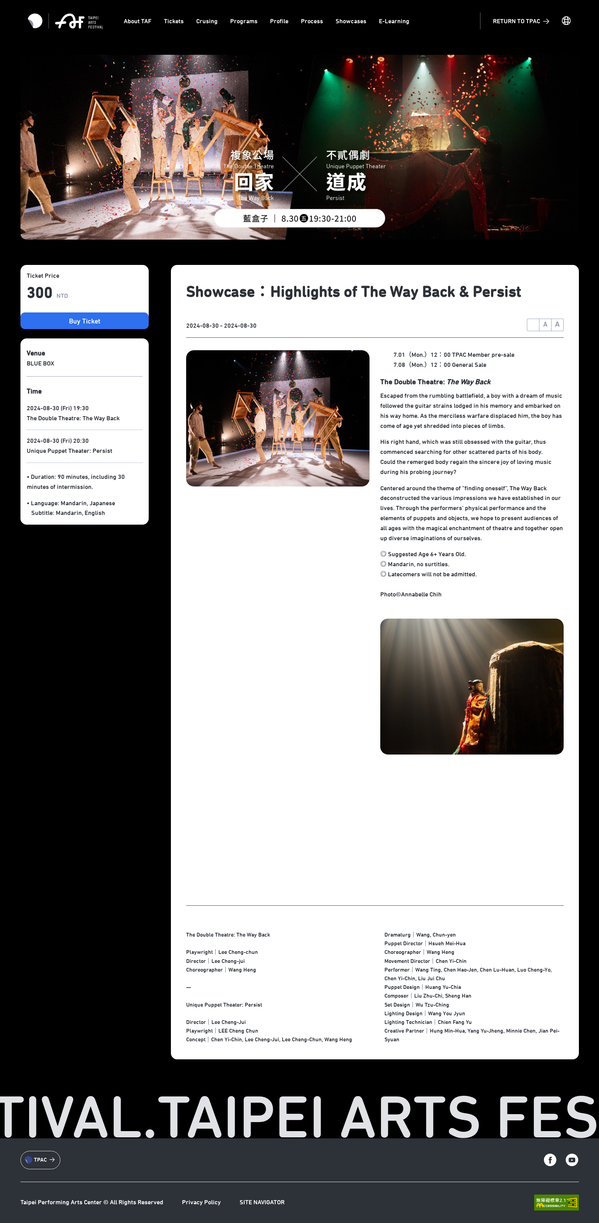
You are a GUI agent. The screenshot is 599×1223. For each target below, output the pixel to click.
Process (312, 21)
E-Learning (394, 21)
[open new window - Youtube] (572, 1160)
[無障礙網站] (556, 1203)
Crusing (207, 21)
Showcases (351, 21)
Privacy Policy (201, 1202)
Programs (244, 21)
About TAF (137, 21)
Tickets (174, 21)
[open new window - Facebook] (550, 1160)
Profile (279, 21)
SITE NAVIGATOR (262, 1202)
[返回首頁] (79, 21)
